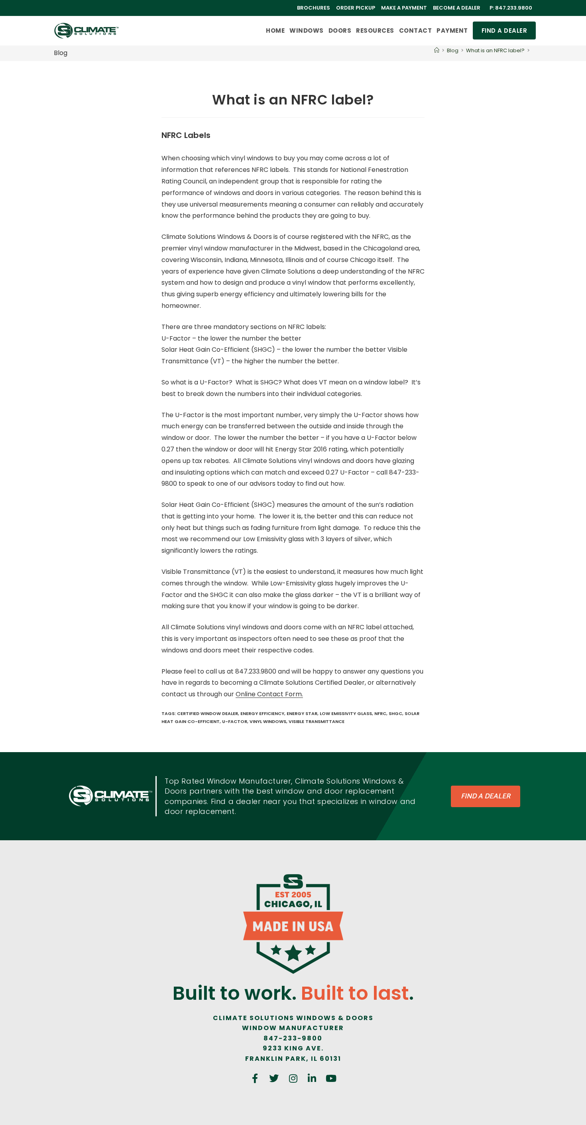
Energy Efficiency (262, 713)
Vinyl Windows (268, 721)
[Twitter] (274, 1079)
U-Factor (234, 721)
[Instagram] (293, 1079)
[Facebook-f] (255, 1079)
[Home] (436, 50)
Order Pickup (355, 8)
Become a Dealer (456, 8)
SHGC (395, 713)
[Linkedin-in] (312, 1079)
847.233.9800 (513, 8)
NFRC (380, 713)
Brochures (313, 8)
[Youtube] (331, 1079)
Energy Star (302, 713)
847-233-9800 (293, 1038)
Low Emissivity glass (346, 713)
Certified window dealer (207, 713)
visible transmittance (316, 721)
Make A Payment (404, 8)
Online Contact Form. (269, 694)
